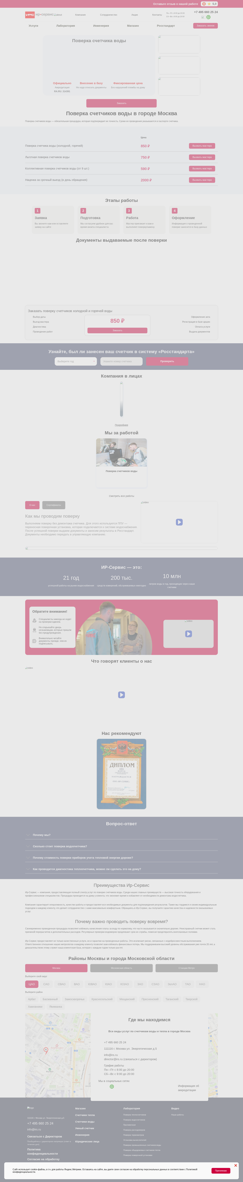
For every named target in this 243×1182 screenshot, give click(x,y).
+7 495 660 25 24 (206, 12)
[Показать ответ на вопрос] (28, 835)
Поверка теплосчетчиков (134, 1115)
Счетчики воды (84, 1121)
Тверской (191, 999)
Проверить (167, 361)
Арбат (32, 999)
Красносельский (102, 999)
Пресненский (150, 999)
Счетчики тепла (85, 1115)
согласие (124, 1169)
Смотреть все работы (121, 496)
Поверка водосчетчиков (134, 1120)
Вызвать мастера (202, 145)
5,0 (214, 3)
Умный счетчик (84, 1128)
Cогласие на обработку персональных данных (43, 1161)
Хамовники (35, 1006)
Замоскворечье (75, 999)
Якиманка (55, 1006)
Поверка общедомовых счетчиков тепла (141, 1150)
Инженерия (101, 25)
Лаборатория (65, 25)
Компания (80, 15)
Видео (175, 1108)
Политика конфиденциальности (42, 1151)
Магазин (133, 25)
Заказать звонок (205, 25)
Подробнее (121, 425)
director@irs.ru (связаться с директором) (130, 1059)
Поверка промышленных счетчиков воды (142, 1145)
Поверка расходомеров (134, 1130)
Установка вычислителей (134, 1140)
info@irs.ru (111, 1055)
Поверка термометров (133, 1135)
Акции (134, 15)
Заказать (121, 103)
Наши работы (177, 1115)
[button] (179, 522)
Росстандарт (166, 25)
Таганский (172, 999)
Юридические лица (87, 1141)
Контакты (157, 15)
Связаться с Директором (44, 1136)
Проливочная (129, 1125)
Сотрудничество (108, 15)
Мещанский (127, 999)
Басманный (50, 999)
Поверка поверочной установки (137, 1155)
